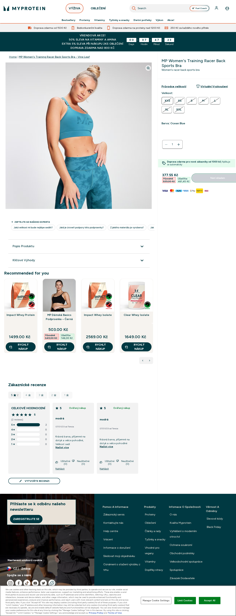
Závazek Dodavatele (182, 578)
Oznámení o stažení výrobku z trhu (121, 567)
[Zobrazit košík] (227, 8)
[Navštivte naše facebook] (18, 583)
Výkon (159, 20)
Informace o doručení (116, 547)
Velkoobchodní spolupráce (186, 561)
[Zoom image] (148, 68)
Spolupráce (176, 569)
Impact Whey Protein (21, 314)
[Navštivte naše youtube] (35, 583)
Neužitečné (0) (83, 462)
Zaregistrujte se (26, 519)
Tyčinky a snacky (119, 20)
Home (13, 56)
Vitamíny (99, 20)
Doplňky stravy (154, 569)
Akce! (170, 20)
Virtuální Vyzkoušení (214, 86)
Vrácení (108, 539)
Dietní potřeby (143, 20)
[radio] (167, 101)
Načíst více (62, 447)
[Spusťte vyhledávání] (133, 8)
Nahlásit (60, 468)
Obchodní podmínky (182, 553)
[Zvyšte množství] (178, 144)
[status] (172, 144)
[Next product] (149, 360)
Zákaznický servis (114, 514)
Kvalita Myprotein (180, 522)
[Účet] (217, 8)
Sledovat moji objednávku (119, 556)
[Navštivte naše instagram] (10, 583)
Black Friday (214, 526)
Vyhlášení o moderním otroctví (183, 534)
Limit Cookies (185, 600)
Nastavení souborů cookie (25, 560)
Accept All (209, 600)
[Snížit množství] (166, 144)
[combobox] (169, 8)
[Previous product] (142, 360)
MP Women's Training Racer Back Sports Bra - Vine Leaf (54, 56)
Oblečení (150, 522)
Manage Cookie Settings (156, 600)
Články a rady (153, 531)
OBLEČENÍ (98, 8)
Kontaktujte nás (113, 522)
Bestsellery (68, 20)
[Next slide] (152, 323)
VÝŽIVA (74, 8)
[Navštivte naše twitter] (43, 583)
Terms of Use (115, 613)
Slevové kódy (215, 518)
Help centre (110, 531)
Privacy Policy (96, 613)
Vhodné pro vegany (152, 550)
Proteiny (84, 20)
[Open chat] (51, 583)
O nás (173, 514)
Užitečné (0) (65, 462)
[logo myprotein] (24, 8)
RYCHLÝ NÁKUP (23, 346)
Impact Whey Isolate (98, 314)
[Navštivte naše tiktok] (26, 583)
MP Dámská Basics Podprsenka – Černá (59, 317)
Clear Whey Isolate (136, 314)
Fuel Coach (201, 8)
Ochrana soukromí (181, 544)
